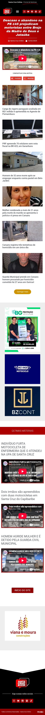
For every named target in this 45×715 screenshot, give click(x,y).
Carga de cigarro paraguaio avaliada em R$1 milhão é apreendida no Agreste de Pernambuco (21, 111)
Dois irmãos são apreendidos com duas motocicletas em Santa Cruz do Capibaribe (20, 495)
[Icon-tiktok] (39, 11)
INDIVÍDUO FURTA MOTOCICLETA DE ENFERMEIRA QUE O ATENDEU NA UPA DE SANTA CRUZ (21, 449)
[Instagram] (14, 701)
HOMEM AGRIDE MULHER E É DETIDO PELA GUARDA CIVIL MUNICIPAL (21, 540)
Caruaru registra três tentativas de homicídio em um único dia (18, 246)
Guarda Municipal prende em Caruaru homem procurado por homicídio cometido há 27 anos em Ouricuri (20, 279)
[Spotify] (36, 11)
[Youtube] (18, 701)
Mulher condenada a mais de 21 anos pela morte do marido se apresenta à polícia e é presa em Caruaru (20, 213)
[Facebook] (32, 11)
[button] (17, 11)
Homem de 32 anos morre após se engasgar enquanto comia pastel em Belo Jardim (22, 178)
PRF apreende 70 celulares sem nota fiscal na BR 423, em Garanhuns (20, 144)
